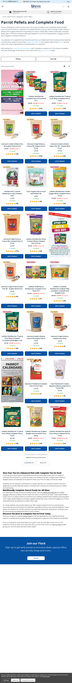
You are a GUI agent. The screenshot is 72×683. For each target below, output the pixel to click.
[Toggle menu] (2, 6)
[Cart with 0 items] (68, 7)
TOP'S (61, 42)
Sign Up (36, 558)
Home (4, 17)
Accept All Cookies (28, 680)
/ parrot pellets (27, 17)
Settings (6, 680)
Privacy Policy (45, 676)
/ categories (19, 17)
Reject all (15, 680)
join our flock (57, 524)
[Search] (63, 7)
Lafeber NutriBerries (33, 42)
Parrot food (27, 516)
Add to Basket (36, 113)
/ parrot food (11, 17)
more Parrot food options (22, 48)
